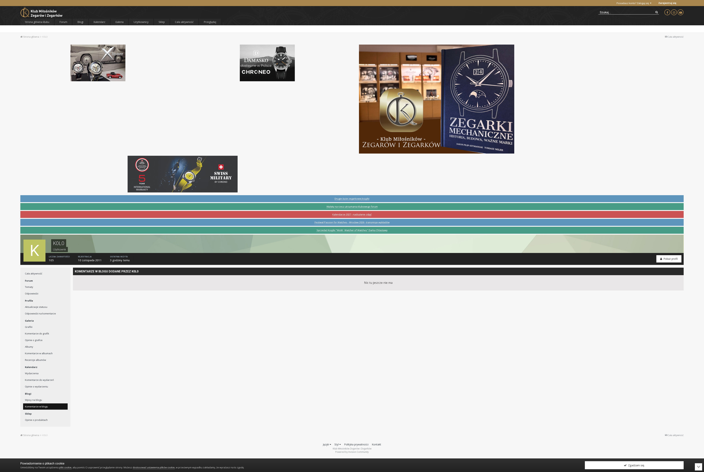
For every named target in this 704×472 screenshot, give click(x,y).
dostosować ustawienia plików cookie (154, 467)
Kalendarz (99, 22)
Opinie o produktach (36, 420)
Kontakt (376, 444)
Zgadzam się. (636, 465)
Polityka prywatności (356, 444)
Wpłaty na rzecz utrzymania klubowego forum (352, 206)
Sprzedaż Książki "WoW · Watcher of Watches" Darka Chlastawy (352, 230)
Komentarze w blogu (36, 406)
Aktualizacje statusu (36, 307)
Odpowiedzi (31, 293)
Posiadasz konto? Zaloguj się (633, 3)
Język (326, 444)
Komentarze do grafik (37, 333)
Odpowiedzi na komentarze (40, 313)
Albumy (29, 346)
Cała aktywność (184, 22)
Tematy (29, 287)
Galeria (119, 22)
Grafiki (28, 327)
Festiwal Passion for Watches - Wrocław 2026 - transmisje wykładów (352, 222)
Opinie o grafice (34, 340)
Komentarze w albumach (39, 353)
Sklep (162, 22)
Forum (63, 22)
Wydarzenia (31, 373)
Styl (336, 444)
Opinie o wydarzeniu (36, 386)
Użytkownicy (141, 22)
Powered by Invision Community (352, 451)
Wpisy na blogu (33, 400)
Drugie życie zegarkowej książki (352, 198)
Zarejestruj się (667, 3)
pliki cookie (65, 467)
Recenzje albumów (35, 360)
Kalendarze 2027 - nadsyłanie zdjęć (352, 214)
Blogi (80, 22)
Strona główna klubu (37, 22)
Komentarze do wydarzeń (39, 380)
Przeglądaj (210, 22)
